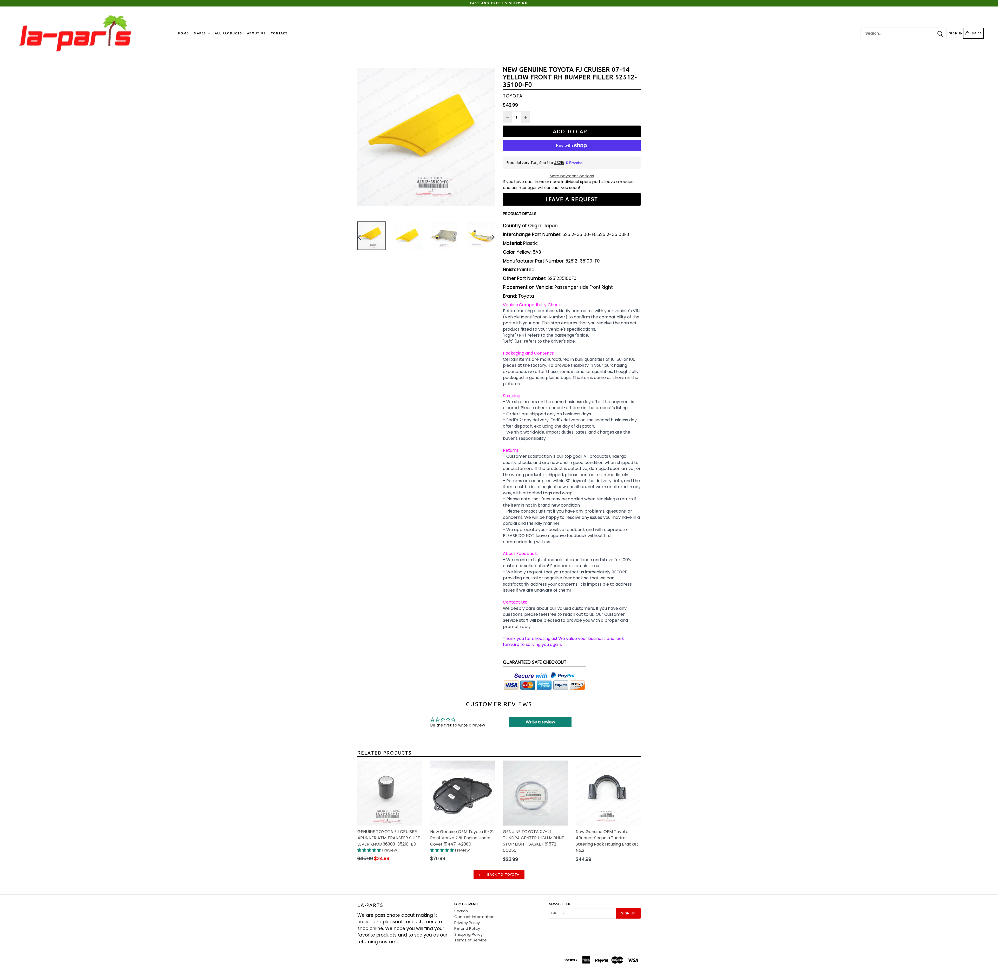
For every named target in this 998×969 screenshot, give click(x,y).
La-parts (370, 905)
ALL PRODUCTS (228, 33)
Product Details (519, 213)
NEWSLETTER (559, 904)
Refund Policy (467, 928)
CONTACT (279, 33)
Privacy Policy (467, 922)
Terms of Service (470, 940)
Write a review (540, 722)
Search (461, 911)
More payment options (572, 176)
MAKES (200, 33)
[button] (369, 850)
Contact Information (474, 916)
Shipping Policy (468, 934)
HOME (183, 33)
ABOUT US (256, 33)
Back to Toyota (503, 874)
